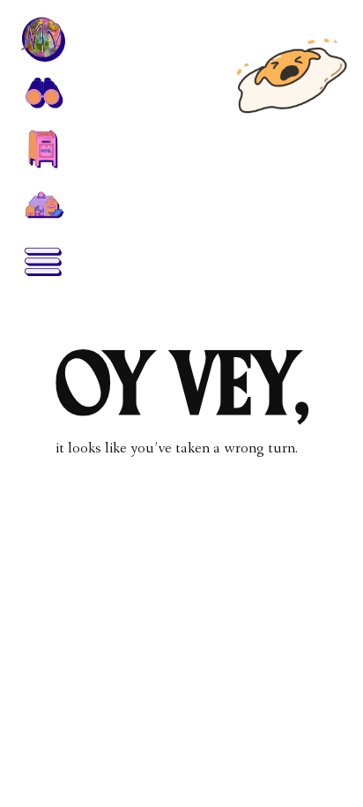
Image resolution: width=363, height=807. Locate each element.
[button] (42, 92)
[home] (42, 39)
